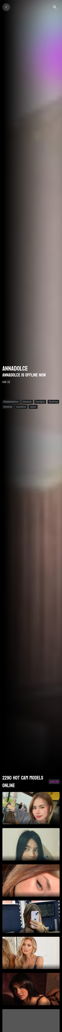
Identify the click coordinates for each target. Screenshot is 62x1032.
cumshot (21, 406)
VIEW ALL (54, 781)
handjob (40, 401)
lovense (8, 406)
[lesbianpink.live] (6, 7)
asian (33, 406)
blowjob (27, 401)
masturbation (11, 401)
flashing (53, 401)
